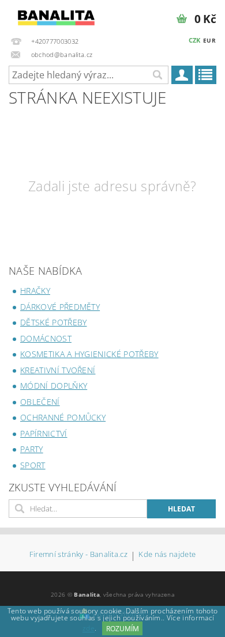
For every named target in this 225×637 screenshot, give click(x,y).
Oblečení (40, 401)
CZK (195, 40)
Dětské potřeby (53, 322)
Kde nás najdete (167, 555)
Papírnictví (44, 433)
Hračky (35, 290)
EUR (209, 40)
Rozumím (122, 629)
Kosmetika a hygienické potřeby (89, 353)
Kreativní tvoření (57, 370)
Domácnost (46, 338)
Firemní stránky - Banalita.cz (78, 555)
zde (88, 629)
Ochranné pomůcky (63, 417)
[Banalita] (56, 15)
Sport (33, 465)
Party (31, 448)
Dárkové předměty (60, 306)
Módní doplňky (53, 385)
